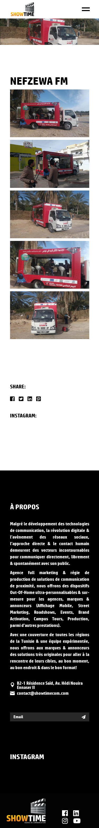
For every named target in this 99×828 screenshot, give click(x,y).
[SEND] (83, 716)
